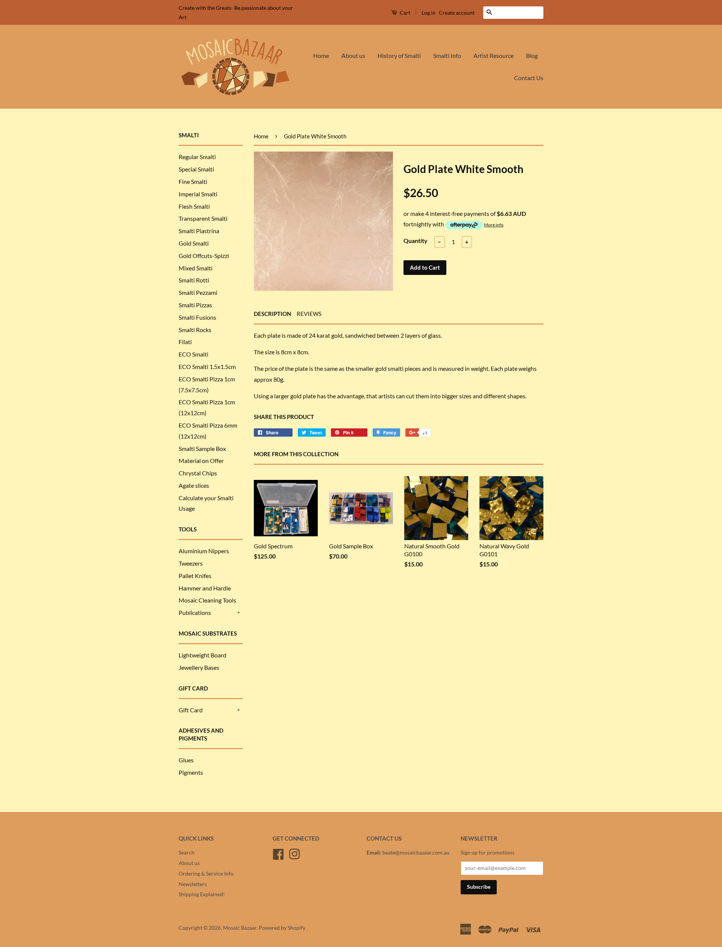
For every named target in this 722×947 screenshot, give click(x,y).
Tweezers (191, 563)
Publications (195, 612)
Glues (186, 759)
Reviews (309, 313)
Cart (404, 12)
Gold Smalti (194, 243)
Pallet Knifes (195, 575)
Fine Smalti (193, 181)
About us (353, 55)
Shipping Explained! (202, 894)
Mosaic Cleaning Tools (207, 600)
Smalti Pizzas (195, 304)
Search (186, 853)
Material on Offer (201, 460)
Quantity (415, 240)
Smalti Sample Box (202, 448)
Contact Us (528, 77)
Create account (457, 12)
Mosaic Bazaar (239, 928)
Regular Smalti (197, 156)
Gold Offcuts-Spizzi (204, 255)
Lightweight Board (202, 655)
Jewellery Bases (199, 667)
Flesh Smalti (194, 206)
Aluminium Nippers (204, 550)
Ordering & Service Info (206, 874)
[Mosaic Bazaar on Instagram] (294, 853)
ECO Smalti (193, 354)
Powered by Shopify (282, 928)
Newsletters (193, 884)
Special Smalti (196, 169)
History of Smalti (399, 55)
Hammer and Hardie (205, 588)
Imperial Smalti (198, 193)
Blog (532, 55)
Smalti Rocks (195, 329)
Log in (428, 12)
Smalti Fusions (197, 317)
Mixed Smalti (195, 268)
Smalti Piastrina (199, 230)
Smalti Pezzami (198, 292)
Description (272, 313)
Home (321, 55)
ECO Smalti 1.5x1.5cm (207, 366)
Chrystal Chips (198, 473)
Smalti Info (447, 55)
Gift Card (191, 709)
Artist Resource (493, 55)
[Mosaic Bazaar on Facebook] (278, 853)
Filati (185, 341)
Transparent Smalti (203, 218)
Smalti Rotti (194, 280)
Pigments (191, 772)
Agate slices (194, 485)
